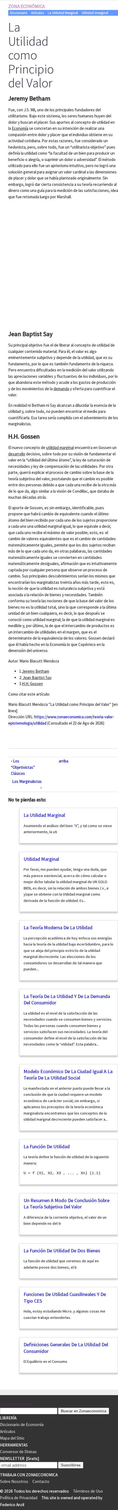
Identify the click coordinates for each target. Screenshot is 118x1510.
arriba (63, 761)
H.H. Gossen (32, 683)
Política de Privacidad (18, 1497)
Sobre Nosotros (14, 1481)
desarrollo (16, 453)
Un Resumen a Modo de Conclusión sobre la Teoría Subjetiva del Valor (66, 1203)
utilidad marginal (60, 447)
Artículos (37, 12)
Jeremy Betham (35, 671)
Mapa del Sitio (12, 1438)
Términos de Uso (88, 1491)
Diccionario (18, 12)
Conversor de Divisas (18, 1451)
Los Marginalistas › (27, 784)
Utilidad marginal (95, 12)
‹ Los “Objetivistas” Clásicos (23, 767)
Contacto (40, 1481)
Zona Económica (26, 6)
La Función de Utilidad (47, 1146)
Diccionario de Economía (22, 1424)
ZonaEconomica (16, 1404)
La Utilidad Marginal (63, 12)
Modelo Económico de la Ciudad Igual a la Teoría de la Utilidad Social (68, 1074)
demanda (61, 388)
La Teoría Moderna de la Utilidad (58, 927)
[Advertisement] (59, 263)
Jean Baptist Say (37, 677)
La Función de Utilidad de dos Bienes (62, 1250)
